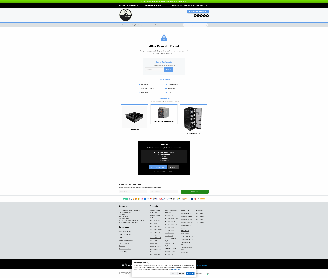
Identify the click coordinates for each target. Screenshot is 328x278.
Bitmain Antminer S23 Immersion (171, 211)
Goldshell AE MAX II (186, 216)
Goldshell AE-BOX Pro (187, 222)
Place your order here (125, 231)
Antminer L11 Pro (155, 232)
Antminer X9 (184, 252)
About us (158, 25)
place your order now (198, 11)
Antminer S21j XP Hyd (171, 221)
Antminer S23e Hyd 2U (155, 250)
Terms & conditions (124, 272)
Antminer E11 (200, 219)
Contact (167, 25)
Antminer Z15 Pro (155, 220)
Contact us (122, 246)
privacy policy (176, 269)
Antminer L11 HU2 (155, 226)
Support (148, 25)
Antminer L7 (153, 244)
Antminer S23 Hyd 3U (156, 246)
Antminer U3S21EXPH (171, 218)
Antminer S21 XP (170, 227)
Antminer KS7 (184, 228)
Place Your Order (173, 84)
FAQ (169, 92)
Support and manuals (125, 234)
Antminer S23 (169, 215)
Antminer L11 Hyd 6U (156, 229)
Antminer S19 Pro (170, 251)
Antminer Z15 (153, 223)
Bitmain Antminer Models (126, 240)
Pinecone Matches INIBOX (155, 216)
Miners (123, 25)
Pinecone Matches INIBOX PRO (155, 211)
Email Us (174, 167)
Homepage (144, 84)
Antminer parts (200, 222)
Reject (173, 273)
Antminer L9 (153, 241)
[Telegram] (204, 15)
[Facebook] (195, 15)
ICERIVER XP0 (185, 231)
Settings (181, 273)
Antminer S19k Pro (170, 248)
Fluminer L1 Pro (185, 210)
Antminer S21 (169, 236)
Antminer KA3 (200, 216)
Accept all (190, 273)
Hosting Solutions (136, 25)
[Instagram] (198, 15)
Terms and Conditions (125, 249)
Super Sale (144, 92)
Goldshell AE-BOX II (186, 219)
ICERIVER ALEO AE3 (187, 237)
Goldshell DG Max (186, 225)
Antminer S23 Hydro (155, 254)
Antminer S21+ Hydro (171, 224)
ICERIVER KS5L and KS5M (186, 248)
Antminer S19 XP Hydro (170, 245)
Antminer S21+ (169, 233)
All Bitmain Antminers (147, 88)
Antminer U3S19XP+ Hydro (171, 240)
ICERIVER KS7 (185, 234)
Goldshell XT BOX (186, 213)
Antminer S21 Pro (170, 230)
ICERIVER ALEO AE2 (187, 239)
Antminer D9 (199, 210)
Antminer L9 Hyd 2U (155, 238)
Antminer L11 (153, 235)
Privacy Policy (123, 252)
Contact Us (171, 88)
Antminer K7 (199, 213)
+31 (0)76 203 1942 (159, 167)
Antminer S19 (169, 254)
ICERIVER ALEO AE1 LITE (187, 243)
